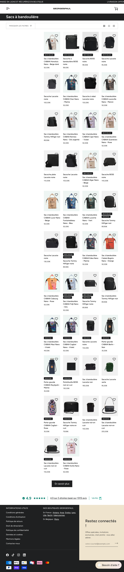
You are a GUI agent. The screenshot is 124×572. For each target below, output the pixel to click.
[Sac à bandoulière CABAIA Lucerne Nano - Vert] (90, 201)
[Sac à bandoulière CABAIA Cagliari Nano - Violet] (71, 325)
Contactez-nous (13, 543)
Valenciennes (59, 515)
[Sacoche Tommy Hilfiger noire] (71, 241)
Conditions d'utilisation (15, 517)
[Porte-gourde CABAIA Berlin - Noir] (110, 325)
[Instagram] (18, 555)
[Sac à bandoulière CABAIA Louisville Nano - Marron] (110, 82)
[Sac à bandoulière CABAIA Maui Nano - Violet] (52, 325)
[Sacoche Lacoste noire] (110, 42)
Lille (44, 515)
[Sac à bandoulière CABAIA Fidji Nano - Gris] (71, 282)
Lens (73, 512)
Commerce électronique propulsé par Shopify (93, 567)
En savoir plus (62, 483)
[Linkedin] (24, 555)
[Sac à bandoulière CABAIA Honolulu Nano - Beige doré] (52, 42)
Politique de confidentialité (17, 530)
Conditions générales (15, 512)
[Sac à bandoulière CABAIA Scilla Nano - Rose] (71, 446)
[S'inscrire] (115, 543)
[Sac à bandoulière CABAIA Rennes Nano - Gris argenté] (71, 120)
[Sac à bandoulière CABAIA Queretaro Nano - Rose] (110, 120)
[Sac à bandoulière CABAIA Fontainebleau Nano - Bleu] (71, 201)
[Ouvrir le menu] (10, 8)
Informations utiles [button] (17, 508)
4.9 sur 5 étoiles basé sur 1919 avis (68, 498)
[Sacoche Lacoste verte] (110, 365)
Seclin (49, 515)
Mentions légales (13, 539)
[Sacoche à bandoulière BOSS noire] (71, 42)
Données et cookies (14, 534)
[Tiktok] (13, 555)
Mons (56, 519)
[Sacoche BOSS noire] (90, 42)
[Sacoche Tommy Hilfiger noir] (110, 201)
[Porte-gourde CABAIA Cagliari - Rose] (52, 406)
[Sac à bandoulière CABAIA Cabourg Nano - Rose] (52, 282)
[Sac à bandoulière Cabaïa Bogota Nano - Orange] (110, 241)
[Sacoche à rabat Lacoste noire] (90, 82)
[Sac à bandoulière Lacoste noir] (90, 365)
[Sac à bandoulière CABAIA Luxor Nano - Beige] (52, 201)
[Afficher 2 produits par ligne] (104, 26)
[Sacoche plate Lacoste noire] (52, 160)
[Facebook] (7, 555)
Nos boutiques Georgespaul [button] (58, 508)
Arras (62, 512)
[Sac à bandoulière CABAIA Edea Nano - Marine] (90, 241)
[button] (108, 565)
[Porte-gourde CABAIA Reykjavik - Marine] (52, 365)
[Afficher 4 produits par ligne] (114, 26)
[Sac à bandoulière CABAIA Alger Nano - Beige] (90, 160)
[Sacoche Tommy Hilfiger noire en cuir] (71, 406)
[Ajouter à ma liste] (56, 36)
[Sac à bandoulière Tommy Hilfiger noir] (52, 120)
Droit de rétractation (14, 526)
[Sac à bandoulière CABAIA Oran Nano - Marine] (71, 82)
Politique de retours (14, 521)
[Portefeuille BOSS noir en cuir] (71, 365)
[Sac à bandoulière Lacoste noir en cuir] (90, 406)
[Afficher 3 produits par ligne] (109, 26)
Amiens (56, 512)
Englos (68, 512)
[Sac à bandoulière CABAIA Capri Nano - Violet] (90, 120)
